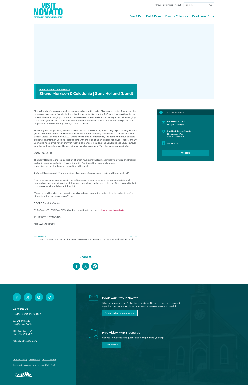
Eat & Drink (153, 16)
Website (185, 152)
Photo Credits (49, 359)
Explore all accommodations (120, 313)
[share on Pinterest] (94, 266)
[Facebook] (17, 297)
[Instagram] (39, 297)
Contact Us (20, 308)
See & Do (135, 16)
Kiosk (53, 365)
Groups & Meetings (164, 4)
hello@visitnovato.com (25, 340)
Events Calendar (176, 16)
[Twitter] (28, 297)
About (178, 4)
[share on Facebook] (76, 266)
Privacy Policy (20, 359)
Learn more (112, 344)
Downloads (34, 359)
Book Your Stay (203, 16)
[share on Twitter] (85, 266)
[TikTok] (50, 297)
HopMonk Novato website (110, 210)
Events (43, 89)
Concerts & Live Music (58, 89)
